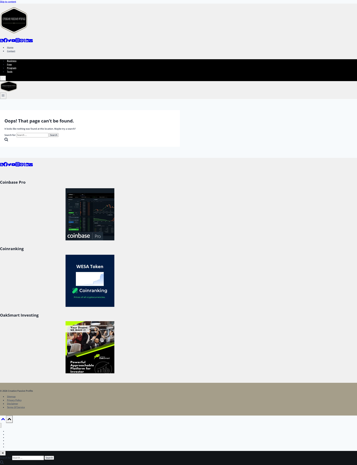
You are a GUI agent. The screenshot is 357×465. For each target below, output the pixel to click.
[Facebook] (5, 41)
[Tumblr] (24, 41)
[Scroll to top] (3, 420)
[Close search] (3, 453)
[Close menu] (1, 425)
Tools (9, 71)
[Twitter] (9, 41)
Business (11, 60)
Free (9, 64)
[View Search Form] (3, 78)
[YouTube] (13, 41)
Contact (11, 51)
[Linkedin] (27, 41)
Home (10, 47)
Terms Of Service (16, 407)
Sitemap (11, 396)
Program (11, 68)
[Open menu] (3, 96)
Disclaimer (12, 403)
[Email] (31, 41)
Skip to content (8, 1)
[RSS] (1, 41)
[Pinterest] (21, 41)
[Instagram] (17, 41)
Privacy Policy (14, 400)
